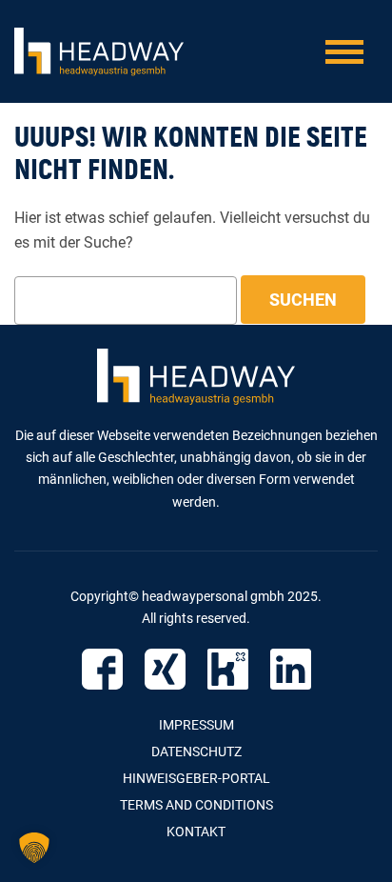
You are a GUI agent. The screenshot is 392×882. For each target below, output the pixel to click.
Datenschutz (196, 751)
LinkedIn (290, 669)
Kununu (227, 669)
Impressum (196, 724)
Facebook (102, 669)
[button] (34, 847)
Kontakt (196, 831)
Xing (165, 669)
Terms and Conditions (196, 804)
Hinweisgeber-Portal (196, 778)
